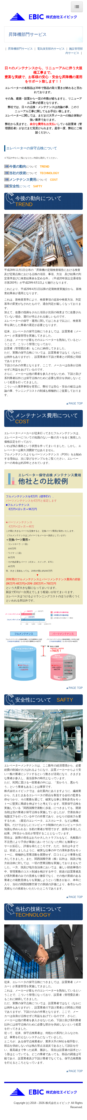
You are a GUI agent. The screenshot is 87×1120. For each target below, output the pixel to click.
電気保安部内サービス (51, 48)
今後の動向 (17, 166)
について (24, 186)
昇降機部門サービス (20, 48)
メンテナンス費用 (22, 179)
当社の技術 (17, 173)
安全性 (14, 186)
